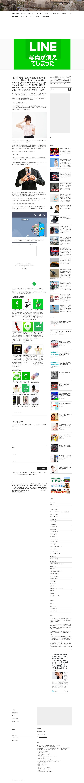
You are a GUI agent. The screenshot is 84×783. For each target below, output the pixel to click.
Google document (15, 715)
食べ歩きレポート (54, 595)
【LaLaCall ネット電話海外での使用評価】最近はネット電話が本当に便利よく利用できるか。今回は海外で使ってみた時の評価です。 (27, 359)
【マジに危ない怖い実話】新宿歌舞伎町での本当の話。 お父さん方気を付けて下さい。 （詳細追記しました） (65, 151)
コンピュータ (38, 13)
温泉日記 (52, 581)
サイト (13, 461)
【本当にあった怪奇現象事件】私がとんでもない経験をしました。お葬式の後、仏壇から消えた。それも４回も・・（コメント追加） (65, 186)
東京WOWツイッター (41, 734)
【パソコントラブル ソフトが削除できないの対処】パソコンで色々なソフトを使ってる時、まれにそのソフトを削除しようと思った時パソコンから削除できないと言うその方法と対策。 (38, 360)
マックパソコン (53, 558)
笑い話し (52, 583)
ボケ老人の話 (53, 556)
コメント (14, 429)
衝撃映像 (37, 16)
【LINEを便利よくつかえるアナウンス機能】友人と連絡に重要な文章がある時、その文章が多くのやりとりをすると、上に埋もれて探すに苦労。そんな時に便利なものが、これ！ (38, 314)
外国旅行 (52, 566)
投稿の (52, 606)
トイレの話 (52, 548)
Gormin (51, 501)
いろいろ (23, 13)
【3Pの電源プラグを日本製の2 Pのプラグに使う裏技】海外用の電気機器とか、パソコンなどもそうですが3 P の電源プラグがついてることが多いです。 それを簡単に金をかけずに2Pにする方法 (60, 274)
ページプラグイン (15, 721)
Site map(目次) (15, 13)
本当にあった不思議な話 (17, 16)
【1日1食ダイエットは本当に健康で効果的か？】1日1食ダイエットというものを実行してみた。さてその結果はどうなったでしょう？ (65, 308)
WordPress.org (53, 611)
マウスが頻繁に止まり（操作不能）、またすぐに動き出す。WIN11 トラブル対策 (64, 384)
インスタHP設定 (15, 718)
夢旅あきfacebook (41, 731)
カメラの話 (30, 13)
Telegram (52, 519)
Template (52, 524)
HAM (51, 504)
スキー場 (46, 13)
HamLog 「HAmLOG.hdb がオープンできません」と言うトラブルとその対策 (65, 436)
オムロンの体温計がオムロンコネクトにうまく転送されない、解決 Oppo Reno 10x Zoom (65, 467)
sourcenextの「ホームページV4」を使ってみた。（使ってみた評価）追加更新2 (65, 217)
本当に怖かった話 (54, 576)
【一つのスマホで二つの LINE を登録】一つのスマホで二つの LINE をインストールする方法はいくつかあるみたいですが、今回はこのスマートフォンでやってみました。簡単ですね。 (28, 337)
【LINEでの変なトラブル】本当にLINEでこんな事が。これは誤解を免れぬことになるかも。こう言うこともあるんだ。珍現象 (17, 313)
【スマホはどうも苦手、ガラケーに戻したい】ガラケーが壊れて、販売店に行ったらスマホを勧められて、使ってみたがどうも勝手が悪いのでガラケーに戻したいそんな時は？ (17, 337)
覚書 (51, 593)
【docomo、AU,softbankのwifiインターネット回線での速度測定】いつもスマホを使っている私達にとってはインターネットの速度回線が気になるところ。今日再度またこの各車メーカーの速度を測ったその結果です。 (17, 361)
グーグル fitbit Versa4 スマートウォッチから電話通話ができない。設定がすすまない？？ (65, 353)
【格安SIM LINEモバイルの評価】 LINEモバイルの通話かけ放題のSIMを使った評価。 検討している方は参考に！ (38, 335)
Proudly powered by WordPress (18, 779)
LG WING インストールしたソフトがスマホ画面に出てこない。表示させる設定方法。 (65, 457)
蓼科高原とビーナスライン (55, 588)
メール (14, 454)
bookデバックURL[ (43, 737)
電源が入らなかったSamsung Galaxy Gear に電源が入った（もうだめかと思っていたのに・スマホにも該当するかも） (65, 229)
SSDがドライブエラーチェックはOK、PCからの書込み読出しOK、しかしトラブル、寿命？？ (65, 342)
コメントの (53, 608)
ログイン (52, 603)
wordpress (52, 526)
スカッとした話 (53, 541)
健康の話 (64, 13)
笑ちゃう (52, 585)
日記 (69, 13)
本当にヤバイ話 (53, 573)
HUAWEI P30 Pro (53, 506)
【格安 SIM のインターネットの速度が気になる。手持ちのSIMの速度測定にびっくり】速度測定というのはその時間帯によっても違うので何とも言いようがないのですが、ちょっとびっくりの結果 (28, 314)
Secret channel (45, 16)
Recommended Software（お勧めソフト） (59, 511)
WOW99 (16, 4)
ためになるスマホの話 (55, 13)
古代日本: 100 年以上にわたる (64, 372)
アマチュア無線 (53, 531)
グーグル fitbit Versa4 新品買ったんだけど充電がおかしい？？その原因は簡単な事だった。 (65, 363)
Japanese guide (53, 509)
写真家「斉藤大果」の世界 (55, 563)
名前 (13, 447)
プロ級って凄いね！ (54, 553)
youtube (52, 529)
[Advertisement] (42, 29)
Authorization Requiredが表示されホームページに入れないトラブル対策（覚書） (65, 207)
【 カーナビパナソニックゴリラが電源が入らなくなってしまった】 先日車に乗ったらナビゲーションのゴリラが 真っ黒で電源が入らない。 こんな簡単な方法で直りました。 (60, 286)
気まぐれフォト (29, 16)
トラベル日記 (53, 551)
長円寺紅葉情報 (15, 712)
